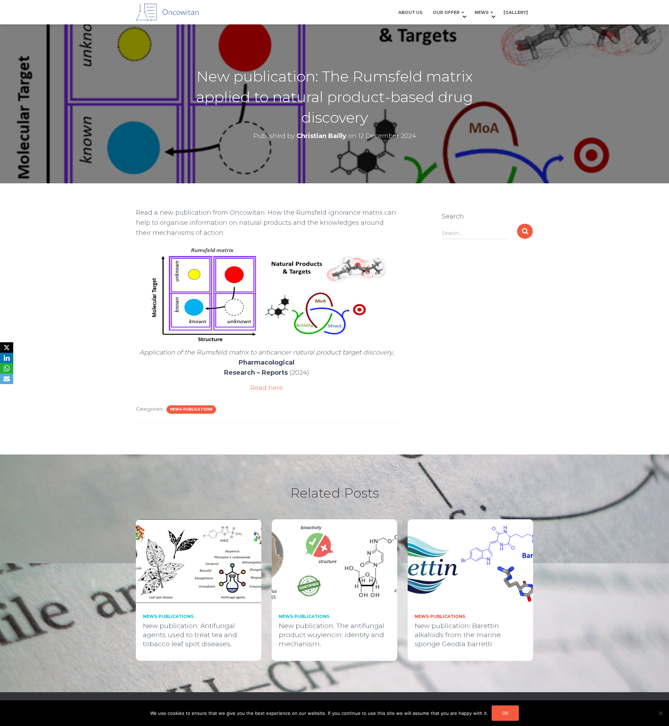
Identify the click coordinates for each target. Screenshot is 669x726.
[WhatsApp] (6, 368)
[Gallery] (515, 12)
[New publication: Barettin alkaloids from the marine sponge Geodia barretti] (470, 560)
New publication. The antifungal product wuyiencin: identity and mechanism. (331, 635)
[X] (6, 347)
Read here (266, 388)
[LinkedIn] (6, 358)
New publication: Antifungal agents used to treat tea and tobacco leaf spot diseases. (190, 635)
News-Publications (191, 409)
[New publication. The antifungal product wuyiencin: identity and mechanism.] (334, 560)
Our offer (447, 12)
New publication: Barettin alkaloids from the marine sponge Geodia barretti (458, 635)
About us (410, 12)
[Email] (6, 379)
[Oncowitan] (167, 12)
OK (505, 713)
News (482, 12)
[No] (660, 713)
